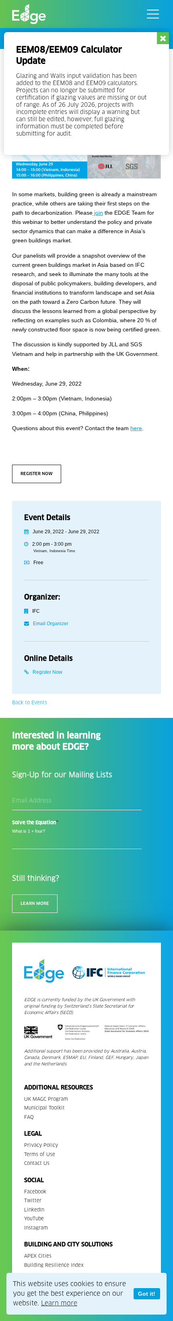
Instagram (36, 1228)
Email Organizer (50, 623)
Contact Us (36, 1163)
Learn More (35, 903)
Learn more (59, 1303)
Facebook (35, 1192)
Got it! (146, 1294)
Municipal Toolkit (44, 1108)
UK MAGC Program (46, 1099)
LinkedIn (34, 1210)
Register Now (37, 473)
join (98, 212)
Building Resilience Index (54, 1265)
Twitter (32, 1200)
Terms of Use (39, 1154)
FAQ (29, 1117)
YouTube (34, 1218)
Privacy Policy (41, 1145)
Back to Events (29, 702)
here (136, 428)
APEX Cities (37, 1256)
